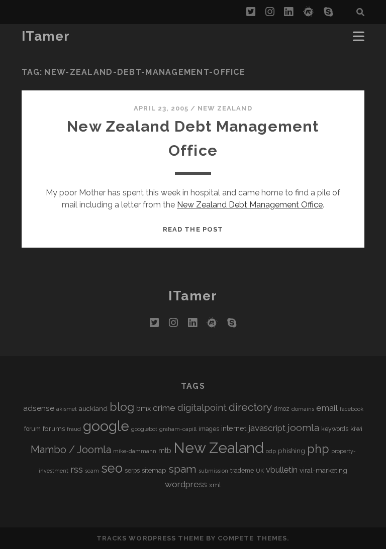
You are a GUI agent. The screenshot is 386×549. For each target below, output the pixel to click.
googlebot (144, 429)
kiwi (356, 428)
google (106, 426)
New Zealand (225, 108)
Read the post (193, 229)
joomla (303, 427)
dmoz (282, 408)
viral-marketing (323, 470)
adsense (38, 408)
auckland (93, 408)
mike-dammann (134, 451)
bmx (143, 408)
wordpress (186, 484)
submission (213, 471)
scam (92, 471)
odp (271, 451)
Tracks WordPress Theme (150, 538)
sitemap (154, 470)
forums (54, 428)
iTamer (46, 36)
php (318, 449)
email (327, 408)
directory (250, 407)
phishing (291, 451)
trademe (242, 470)
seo (112, 468)
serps (132, 470)
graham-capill (178, 429)
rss (76, 469)
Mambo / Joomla (71, 450)
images (209, 428)
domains (303, 409)
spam (182, 469)
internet (233, 428)
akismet (66, 409)
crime (164, 408)
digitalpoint (202, 407)
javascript (266, 428)
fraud (74, 429)
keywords (334, 428)
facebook (351, 409)
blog (122, 406)
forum (32, 428)
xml (215, 485)
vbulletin (282, 470)
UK (260, 471)
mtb (164, 450)
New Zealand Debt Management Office (250, 204)
